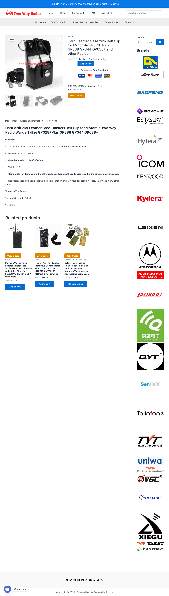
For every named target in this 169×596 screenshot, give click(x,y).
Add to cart (85, 63)
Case (70, 36)
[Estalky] (150, 120)
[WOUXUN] (150, 497)
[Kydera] (150, 199)
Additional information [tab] (31, 120)
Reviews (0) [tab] (52, 120)
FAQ (93, 13)
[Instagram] (74, 580)
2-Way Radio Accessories (85, 22)
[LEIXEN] (150, 227)
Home (50, 13)
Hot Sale (39, 22)
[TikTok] (98, 580)
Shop (62, 13)
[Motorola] (150, 255)
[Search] (160, 42)
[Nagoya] (150, 274)
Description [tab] (11, 120)
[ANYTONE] (150, 74)
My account (78, 13)
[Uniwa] (150, 460)
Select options (75, 284)
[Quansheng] (150, 325)
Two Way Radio (58, 22)
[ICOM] (150, 161)
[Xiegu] (150, 526)
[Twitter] (70, 580)
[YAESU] (150, 543)
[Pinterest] (78, 580)
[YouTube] (90, 580)
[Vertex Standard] (150, 469)
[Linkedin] (82, 580)
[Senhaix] (150, 384)
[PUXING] (150, 294)
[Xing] (94, 580)
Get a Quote (76, 95)
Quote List (107, 13)
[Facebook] (66, 580)
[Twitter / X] (102, 580)
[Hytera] (150, 139)
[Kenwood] (150, 176)
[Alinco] (150, 62)
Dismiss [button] (115, 4)
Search (140, 37)
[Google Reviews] (86, 580)
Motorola (78, 89)
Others (128, 22)
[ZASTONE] (150, 548)
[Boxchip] (150, 111)
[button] (54, 13)
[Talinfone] (150, 413)
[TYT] (150, 441)
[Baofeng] (150, 93)
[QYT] (150, 356)
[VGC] (150, 478)
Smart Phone (111, 22)
